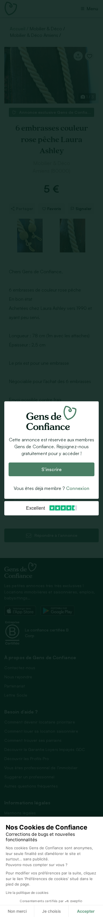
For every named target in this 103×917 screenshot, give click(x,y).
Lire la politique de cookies (27, 892)
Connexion (77, 488)
